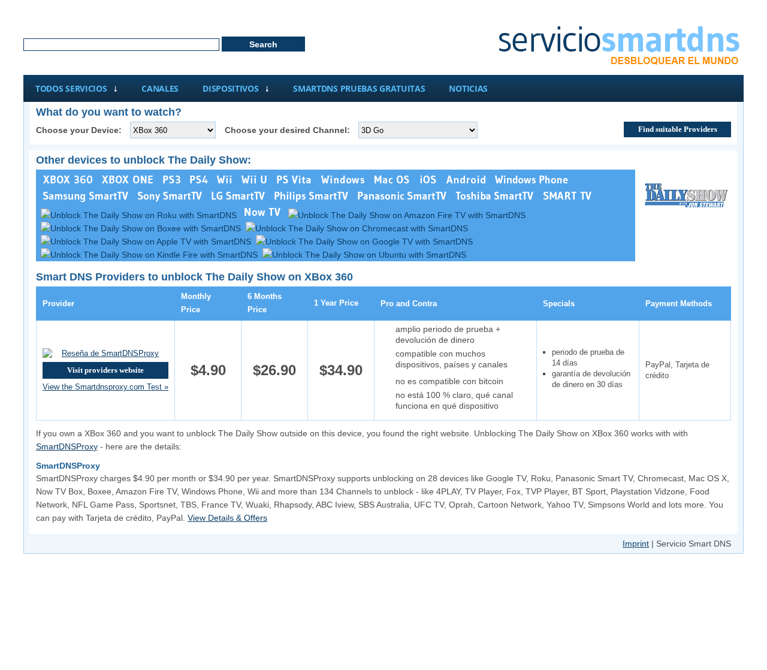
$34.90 (341, 370)
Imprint (636, 543)
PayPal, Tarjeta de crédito (677, 370)
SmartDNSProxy (67, 446)
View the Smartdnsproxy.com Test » (105, 386)
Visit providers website (105, 370)
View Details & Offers (227, 518)
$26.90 (274, 370)
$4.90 (208, 370)
